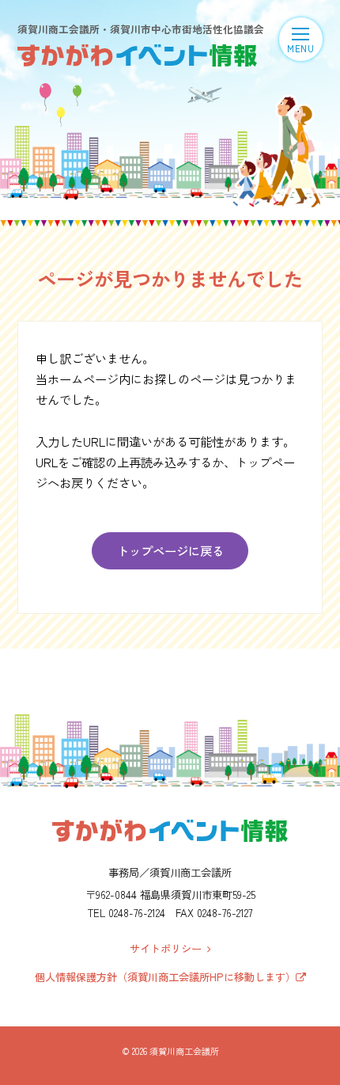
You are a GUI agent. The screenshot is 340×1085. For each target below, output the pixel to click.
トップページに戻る (170, 550)
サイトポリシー (168, 948)
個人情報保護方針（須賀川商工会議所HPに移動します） (165, 976)
